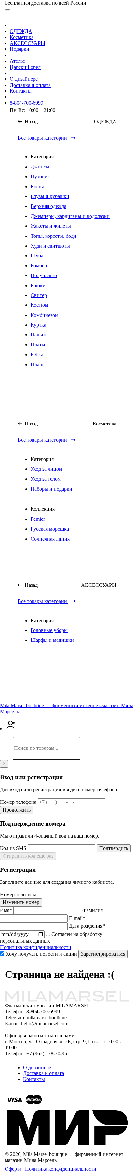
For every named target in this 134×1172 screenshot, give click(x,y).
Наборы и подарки (51, 489)
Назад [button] (30, 121)
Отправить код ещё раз (28, 856)
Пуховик (40, 176)
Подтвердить (113, 848)
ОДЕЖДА (21, 31)
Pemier (38, 519)
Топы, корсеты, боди (53, 236)
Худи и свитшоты (50, 246)
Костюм (39, 305)
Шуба (37, 255)
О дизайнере (24, 79)
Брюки (38, 285)
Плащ (37, 364)
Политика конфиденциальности (35, 947)
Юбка (37, 354)
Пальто (38, 334)
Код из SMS (14, 848)
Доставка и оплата (30, 85)
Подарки (19, 49)
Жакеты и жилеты (51, 226)
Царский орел (25, 67)
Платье (38, 344)
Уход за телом (46, 479)
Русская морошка (50, 529)
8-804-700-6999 (26, 103)
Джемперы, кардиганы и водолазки (70, 216)
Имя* (6, 910)
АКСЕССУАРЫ (27, 43)
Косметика (22, 37)
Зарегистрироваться (103, 954)
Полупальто (44, 275)
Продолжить (17, 810)
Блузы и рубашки (50, 196)
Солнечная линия (50, 539)
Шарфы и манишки (52, 640)
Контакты (21, 91)
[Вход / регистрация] (10, 728)
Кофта (37, 186)
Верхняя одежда (48, 206)
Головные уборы (49, 630)
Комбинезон (44, 315)
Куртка (38, 325)
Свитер (39, 295)
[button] (10, 699)
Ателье (17, 61)
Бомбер (39, 265)
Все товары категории (43, 138)
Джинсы (40, 166)
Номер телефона (19, 802)
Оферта (13, 1169)
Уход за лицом (46, 469)
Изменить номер (21, 902)
